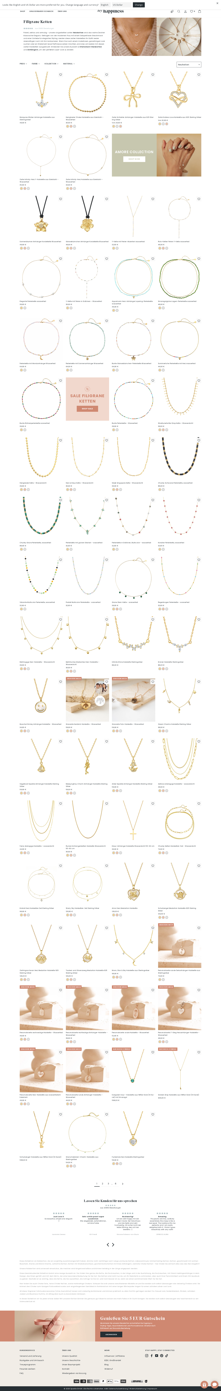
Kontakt (66, 1369)
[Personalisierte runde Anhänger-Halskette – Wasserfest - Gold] (67, 1104)
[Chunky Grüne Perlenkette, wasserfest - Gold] (21, 549)
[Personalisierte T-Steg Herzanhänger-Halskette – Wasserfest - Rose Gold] (163, 1042)
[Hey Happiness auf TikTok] (166, 1355)
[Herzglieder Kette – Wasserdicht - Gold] (21, 489)
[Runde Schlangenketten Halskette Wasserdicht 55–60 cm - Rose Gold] (71, 855)
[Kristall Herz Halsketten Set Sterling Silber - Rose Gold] (25, 915)
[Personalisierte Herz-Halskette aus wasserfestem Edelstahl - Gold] (21, 1104)
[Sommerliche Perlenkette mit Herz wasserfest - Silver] (163, 370)
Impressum (152, 1389)
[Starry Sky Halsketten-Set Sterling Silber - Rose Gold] (71, 915)
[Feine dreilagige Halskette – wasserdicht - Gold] (21, 853)
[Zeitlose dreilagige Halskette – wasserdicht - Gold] (160, 790)
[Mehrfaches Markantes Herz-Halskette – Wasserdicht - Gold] (67, 671)
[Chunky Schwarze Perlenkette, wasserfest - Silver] (163, 489)
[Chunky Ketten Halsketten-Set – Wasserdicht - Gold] (160, 853)
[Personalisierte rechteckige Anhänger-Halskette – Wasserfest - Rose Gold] (71, 1042)
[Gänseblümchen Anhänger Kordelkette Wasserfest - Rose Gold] (71, 248)
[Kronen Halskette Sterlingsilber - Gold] (160, 669)
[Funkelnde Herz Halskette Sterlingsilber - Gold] (113, 1163)
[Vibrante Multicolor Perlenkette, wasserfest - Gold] (21, 609)
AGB (106, 1389)
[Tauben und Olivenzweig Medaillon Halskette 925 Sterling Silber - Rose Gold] (71, 979)
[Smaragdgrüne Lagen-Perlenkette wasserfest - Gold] (160, 308)
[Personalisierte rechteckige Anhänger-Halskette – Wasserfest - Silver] (74, 1042)
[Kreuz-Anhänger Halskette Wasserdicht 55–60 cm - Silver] (120, 853)
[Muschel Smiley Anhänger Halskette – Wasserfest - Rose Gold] (25, 731)
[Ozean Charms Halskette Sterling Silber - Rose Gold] (163, 731)
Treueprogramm (28, 1364)
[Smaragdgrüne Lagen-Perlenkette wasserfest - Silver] (163, 308)
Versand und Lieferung (30, 1356)
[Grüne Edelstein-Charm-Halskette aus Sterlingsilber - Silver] (74, 1166)
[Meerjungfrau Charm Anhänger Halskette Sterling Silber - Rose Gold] (71, 793)
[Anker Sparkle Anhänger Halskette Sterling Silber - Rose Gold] (117, 790)
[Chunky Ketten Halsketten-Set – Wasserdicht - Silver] (166, 853)
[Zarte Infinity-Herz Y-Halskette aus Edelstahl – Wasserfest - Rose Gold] (25, 188)
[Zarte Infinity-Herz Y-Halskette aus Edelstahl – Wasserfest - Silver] (28, 188)
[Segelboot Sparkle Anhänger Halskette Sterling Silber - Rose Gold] (25, 793)
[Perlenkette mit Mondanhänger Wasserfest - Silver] (25, 370)
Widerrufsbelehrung (137, 1389)
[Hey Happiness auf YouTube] (156, 1355)
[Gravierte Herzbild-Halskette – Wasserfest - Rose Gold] (71, 731)
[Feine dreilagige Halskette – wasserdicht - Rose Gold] (25, 853)
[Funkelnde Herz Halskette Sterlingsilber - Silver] (120, 1163)
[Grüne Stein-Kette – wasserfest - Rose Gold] (117, 609)
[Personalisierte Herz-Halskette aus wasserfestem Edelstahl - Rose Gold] (25, 1104)
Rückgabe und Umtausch (32, 1360)
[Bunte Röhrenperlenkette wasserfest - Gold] (21, 430)
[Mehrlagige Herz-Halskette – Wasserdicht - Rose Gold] (25, 669)
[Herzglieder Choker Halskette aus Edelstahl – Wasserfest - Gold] (67, 126)
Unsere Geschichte (71, 1360)
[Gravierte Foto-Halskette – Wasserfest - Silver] (120, 731)
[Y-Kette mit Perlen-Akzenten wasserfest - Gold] (113, 248)
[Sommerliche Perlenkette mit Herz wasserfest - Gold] (160, 370)
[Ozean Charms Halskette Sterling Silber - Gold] (160, 731)
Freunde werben (27, 1369)
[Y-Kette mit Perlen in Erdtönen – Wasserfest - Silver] (71, 308)
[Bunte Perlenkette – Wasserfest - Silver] (117, 430)
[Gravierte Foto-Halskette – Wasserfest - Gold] (113, 731)
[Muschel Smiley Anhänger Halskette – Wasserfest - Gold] (21, 731)
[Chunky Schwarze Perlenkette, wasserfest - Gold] (160, 489)
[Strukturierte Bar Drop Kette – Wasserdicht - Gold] (160, 430)
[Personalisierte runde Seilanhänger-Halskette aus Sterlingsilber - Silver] (163, 979)
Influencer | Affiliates (114, 1356)
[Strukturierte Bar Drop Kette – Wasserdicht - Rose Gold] (163, 430)
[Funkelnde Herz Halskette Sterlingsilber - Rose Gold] (117, 1163)
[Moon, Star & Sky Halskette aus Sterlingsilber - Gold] (113, 977)
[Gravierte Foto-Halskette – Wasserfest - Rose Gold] (117, 731)
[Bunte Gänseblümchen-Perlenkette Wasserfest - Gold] (113, 370)
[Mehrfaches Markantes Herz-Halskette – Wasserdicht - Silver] (74, 671)
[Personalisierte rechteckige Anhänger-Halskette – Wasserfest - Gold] (67, 1042)
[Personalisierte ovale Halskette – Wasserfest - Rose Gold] (117, 1039)
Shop (22, 11)
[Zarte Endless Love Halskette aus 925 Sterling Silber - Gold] (160, 124)
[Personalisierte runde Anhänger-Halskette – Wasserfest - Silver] (74, 1104)
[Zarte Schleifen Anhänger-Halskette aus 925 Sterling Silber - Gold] (113, 126)
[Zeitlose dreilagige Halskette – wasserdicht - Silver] (166, 790)
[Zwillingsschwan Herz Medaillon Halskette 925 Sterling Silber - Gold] (21, 979)
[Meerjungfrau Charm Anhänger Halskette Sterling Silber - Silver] (74, 793)
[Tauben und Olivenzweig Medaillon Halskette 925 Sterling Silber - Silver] (74, 979)
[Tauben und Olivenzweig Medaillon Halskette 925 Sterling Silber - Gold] (67, 979)
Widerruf (108, 1369)
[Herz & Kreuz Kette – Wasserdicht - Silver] (74, 489)
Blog (106, 1364)
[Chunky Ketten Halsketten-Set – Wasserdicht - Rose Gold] (163, 853)
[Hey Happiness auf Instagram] (146, 1355)
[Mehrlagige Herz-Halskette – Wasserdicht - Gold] (21, 669)
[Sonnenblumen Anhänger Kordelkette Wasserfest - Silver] (28, 248)
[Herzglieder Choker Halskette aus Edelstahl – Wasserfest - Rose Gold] (71, 126)
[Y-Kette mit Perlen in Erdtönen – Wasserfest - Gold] (67, 308)
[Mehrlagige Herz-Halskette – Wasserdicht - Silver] (28, 669)
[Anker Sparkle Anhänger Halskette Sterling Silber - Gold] (113, 790)
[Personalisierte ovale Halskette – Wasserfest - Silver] (120, 1039)
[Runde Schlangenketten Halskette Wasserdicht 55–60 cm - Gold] (67, 855)
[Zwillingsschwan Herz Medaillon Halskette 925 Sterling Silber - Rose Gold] (25, 979)
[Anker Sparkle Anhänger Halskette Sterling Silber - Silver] (120, 790)
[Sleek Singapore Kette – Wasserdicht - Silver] (120, 489)
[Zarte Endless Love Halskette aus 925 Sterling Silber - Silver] (163, 124)
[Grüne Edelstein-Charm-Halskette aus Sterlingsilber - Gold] (67, 1166)
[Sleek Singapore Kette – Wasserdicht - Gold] (113, 489)
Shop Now (134, 159)
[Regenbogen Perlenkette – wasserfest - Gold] (160, 609)
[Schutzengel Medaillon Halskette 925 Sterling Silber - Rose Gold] (163, 917)
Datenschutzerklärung (118, 1389)
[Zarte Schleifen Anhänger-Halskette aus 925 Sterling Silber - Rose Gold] (120, 126)
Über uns (62, 11)
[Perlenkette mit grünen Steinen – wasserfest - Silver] (71, 549)
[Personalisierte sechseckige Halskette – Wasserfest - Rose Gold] (25, 1039)
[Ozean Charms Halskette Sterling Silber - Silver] (166, 731)
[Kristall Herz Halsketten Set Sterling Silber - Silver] (28, 915)
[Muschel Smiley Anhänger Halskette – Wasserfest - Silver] (28, 731)
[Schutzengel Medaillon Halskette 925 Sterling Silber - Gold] (160, 917)
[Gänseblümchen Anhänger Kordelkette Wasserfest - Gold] (67, 248)
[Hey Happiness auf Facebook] (151, 1355)
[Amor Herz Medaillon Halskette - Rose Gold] (117, 915)
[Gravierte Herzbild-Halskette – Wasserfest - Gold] (67, 731)
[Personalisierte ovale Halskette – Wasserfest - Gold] (113, 1039)
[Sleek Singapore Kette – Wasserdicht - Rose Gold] (117, 489)
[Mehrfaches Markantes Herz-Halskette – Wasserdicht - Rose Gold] (71, 671)
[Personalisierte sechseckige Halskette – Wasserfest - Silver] (28, 1039)
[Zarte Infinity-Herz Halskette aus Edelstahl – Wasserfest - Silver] (74, 188)
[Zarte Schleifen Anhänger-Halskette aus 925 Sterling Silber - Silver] (117, 126)
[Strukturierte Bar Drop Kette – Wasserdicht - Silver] (166, 430)
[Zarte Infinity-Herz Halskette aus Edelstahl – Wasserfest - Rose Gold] (71, 188)
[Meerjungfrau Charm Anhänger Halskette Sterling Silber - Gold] (67, 793)
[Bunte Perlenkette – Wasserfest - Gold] (113, 430)
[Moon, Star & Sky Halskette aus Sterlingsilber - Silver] (120, 977)
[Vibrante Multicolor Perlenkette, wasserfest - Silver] (25, 609)
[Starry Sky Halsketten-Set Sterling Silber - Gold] (67, 915)
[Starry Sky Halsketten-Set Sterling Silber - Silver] (74, 915)
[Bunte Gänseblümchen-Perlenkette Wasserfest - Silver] (117, 370)
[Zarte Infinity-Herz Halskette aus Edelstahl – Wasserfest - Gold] (67, 188)
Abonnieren (111, 1334)
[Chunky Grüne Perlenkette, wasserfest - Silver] (25, 549)
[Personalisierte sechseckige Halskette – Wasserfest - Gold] (21, 1039)
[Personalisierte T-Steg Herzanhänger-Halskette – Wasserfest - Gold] (160, 1042)
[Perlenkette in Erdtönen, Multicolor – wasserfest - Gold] (113, 549)
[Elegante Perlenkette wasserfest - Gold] (21, 308)
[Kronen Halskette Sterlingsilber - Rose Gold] (163, 669)
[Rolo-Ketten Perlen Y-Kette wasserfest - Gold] (160, 248)
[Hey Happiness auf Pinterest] (161, 1355)
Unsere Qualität (69, 1356)
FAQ (22, 1373)
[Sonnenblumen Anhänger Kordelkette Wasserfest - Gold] (21, 248)
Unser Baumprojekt (71, 1364)
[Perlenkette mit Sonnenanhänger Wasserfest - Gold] (67, 370)
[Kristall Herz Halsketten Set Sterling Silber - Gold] (21, 915)
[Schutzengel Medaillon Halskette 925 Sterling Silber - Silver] (166, 917)
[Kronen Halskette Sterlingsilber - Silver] (166, 669)
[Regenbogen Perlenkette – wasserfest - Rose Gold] (163, 609)
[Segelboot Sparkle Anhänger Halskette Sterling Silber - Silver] (28, 793)
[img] (110, 1205)
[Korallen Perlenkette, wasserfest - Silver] (163, 549)
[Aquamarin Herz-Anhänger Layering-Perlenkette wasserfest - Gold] (113, 310)
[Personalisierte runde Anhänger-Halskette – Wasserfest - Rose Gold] (71, 1104)
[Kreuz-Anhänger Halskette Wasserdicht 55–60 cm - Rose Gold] (117, 853)
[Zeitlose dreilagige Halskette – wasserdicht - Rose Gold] (163, 790)
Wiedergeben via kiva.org (74, 1373)
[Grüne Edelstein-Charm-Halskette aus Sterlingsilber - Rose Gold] (71, 1166)
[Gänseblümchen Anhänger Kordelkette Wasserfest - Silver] (74, 248)
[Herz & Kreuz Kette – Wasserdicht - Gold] (67, 489)
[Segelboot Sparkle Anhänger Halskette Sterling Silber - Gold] (21, 793)
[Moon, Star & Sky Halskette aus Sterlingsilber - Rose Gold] (117, 977)
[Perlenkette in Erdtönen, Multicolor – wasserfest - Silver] (117, 549)
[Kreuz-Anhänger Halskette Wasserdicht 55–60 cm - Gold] (113, 853)
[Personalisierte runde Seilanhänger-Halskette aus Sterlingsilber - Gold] (160, 979)
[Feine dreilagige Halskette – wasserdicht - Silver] (28, 853)
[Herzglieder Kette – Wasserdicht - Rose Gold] (25, 489)
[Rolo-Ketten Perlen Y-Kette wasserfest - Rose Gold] (163, 248)
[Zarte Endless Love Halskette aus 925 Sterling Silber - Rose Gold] (166, 124)
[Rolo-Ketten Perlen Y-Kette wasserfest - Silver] (166, 248)
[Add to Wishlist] (60, 74)
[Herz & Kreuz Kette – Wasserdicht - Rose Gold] (71, 489)
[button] (108, 1245)
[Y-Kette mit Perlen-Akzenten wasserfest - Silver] (117, 248)
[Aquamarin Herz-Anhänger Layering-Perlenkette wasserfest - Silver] (117, 310)
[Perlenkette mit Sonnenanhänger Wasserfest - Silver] (71, 370)
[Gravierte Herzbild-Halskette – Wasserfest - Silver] (74, 731)
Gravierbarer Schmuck (41, 11)
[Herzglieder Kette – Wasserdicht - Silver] (28, 489)
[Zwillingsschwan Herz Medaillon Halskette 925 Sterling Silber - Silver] (28, 979)
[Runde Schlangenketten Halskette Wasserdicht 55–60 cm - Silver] (74, 855)
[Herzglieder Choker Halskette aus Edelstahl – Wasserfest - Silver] (74, 126)
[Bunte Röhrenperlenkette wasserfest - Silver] (25, 430)
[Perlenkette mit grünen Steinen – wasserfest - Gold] (67, 549)
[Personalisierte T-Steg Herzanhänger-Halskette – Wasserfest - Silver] (166, 1042)
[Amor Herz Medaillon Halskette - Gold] (113, 915)
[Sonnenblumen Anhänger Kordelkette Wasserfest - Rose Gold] (25, 248)
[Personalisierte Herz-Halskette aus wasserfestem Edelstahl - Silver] (28, 1104)
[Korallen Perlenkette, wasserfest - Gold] (160, 549)
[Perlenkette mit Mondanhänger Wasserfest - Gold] (21, 370)
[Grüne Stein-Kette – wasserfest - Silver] (120, 609)
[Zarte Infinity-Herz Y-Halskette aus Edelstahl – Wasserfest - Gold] (21, 188)
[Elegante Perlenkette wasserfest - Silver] (25, 308)
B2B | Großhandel (112, 1360)
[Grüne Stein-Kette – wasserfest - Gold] (113, 609)
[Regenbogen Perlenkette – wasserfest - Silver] (166, 609)
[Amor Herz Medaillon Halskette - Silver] (120, 915)
